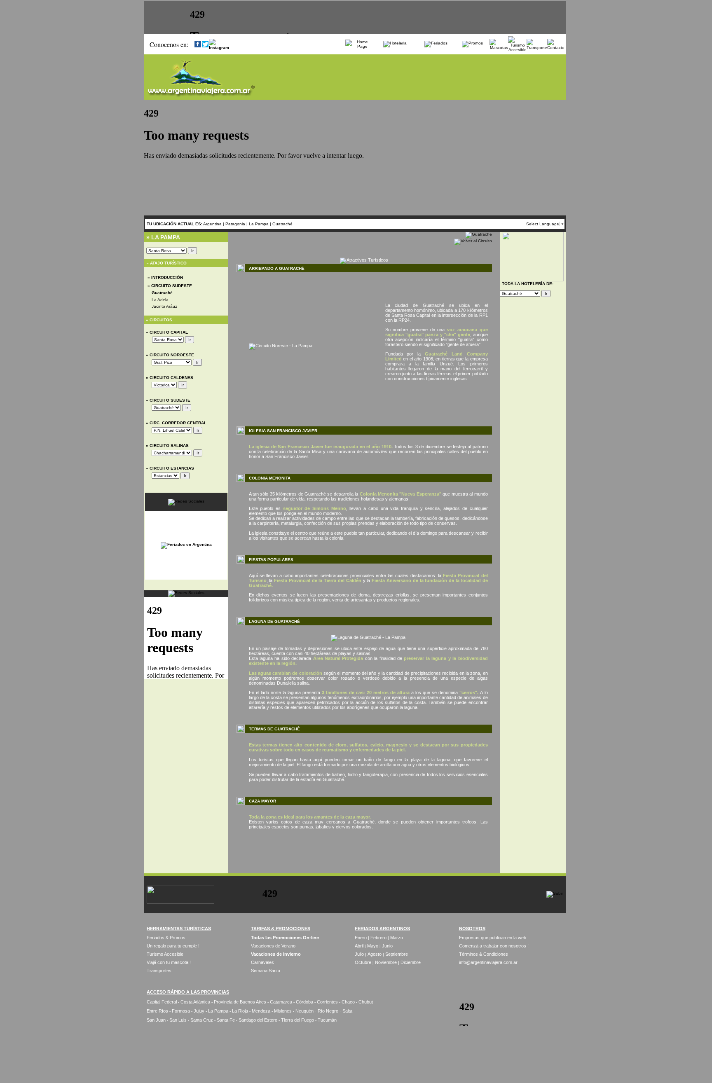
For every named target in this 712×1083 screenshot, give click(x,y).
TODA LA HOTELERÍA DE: (527, 283)
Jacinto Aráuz (164, 306)
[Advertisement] (364, 856)
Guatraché (282, 224)
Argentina (212, 224)
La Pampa (259, 224)
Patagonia (235, 224)
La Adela (160, 299)
